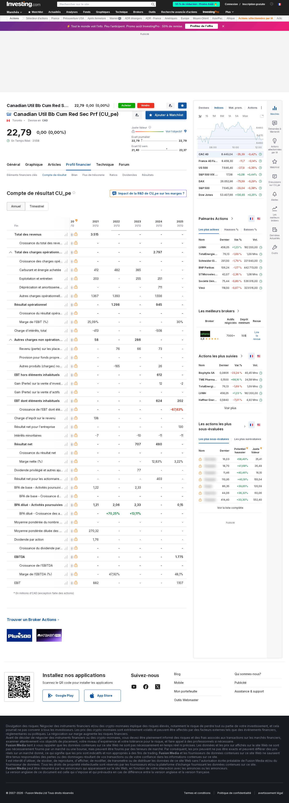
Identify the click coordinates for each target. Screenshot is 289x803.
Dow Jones (206, 133)
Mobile (179, 621)
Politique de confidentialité (234, 731)
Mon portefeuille (185, 630)
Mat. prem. (235, 46)
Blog (177, 613)
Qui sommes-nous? (248, 613)
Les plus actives (209, 168)
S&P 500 (204, 127)
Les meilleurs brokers (217, 250)
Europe (185, 18)
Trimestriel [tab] (37, 145)
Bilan (74, 113)
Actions (14, 18)
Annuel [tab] (16, 145)
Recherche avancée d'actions (179, 12)
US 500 (203, 106)
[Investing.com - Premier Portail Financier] (23, 4)
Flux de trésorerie (94, 113)
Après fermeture (97, 18)
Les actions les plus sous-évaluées (215, 365)
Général (13, 103)
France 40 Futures (210, 99)
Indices (218, 46)
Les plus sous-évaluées (214, 378)
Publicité (240, 621)
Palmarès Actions (213, 157)
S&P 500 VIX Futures (212, 113)
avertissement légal (270, 731)
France (55, 18)
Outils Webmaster (186, 639)
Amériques (171, 18)
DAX (201, 120)
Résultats (148, 113)
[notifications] (271, 4)
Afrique (231, 18)
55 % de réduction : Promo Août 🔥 (196, 4)
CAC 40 (203, 93)
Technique (105, 103)
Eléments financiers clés (22, 113)
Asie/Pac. (217, 18)
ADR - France (153, 18)
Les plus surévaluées (247, 378)
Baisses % (250, 168)
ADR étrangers (133, 18)
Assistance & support (249, 630)
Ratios (113, 113)
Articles (54, 103)
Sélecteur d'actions (37, 18)
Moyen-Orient (201, 18)
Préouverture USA (73, 18)
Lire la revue (256, 275)
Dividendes (129, 113)
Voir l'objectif (174, 70)
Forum (124, 103)
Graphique (34, 103)
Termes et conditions (197, 731)
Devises (204, 46)
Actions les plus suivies (218, 295)
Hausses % (231, 168)
